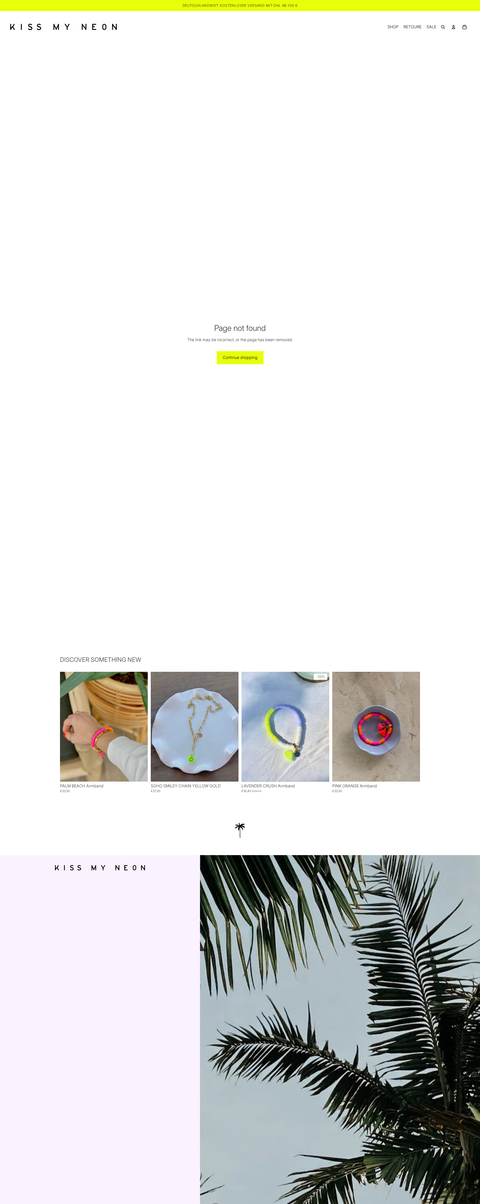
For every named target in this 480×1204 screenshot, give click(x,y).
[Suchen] (443, 27)
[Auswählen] (140, 773)
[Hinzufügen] (230, 773)
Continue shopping (240, 357)
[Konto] (453, 27)
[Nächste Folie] (140, 726)
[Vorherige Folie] (67, 726)
